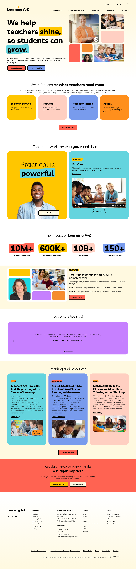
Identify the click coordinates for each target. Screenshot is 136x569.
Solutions (56, 10)
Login (107, 4)
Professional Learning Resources (67, 537)
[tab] (97, 211)
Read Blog (15, 417)
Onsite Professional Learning (66, 518)
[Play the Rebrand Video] (96, 39)
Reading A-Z (36, 519)
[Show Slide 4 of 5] (70, 351)
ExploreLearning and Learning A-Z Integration (65, 551)
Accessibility (106, 551)
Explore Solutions (16, 68)
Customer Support (113, 514)
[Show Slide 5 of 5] (72, 351)
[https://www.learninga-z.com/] (18, 510)
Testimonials (86, 519)
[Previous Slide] (14, 340)
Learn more (76, 174)
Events (84, 526)
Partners (85, 531)
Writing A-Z (36, 529)
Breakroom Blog (62, 529)
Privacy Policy (87, 551)
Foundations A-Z (37, 521)
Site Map (116, 551)
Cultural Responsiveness (90, 524)
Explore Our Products (49, 213)
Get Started (118, 4)
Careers (84, 521)
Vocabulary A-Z (37, 526)
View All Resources (68, 452)
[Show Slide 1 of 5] (64, 351)
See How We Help (68, 127)
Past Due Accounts (113, 524)
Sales (108, 519)
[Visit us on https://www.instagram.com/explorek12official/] (24, 516)
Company (110, 10)
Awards (84, 516)
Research (60, 532)
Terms (97, 551)
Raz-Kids (35, 516)
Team (84, 529)
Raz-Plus (35, 514)
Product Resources (63, 534)
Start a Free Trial (36, 68)
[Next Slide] (122, 340)
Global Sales (111, 521)
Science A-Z (36, 524)
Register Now (77, 297)
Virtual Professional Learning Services (66, 515)
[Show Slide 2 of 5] (66, 351)
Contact (124, 10)
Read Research (58, 417)
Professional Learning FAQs (66, 521)
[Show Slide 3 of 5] (68, 351)
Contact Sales (78, 484)
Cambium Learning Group (39, 551)
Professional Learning (76, 10)
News (84, 514)
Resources (95, 10)
